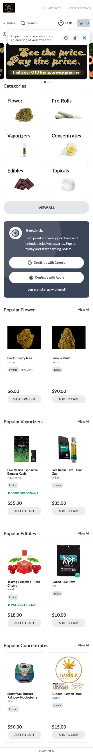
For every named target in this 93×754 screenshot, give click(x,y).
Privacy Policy (46, 750)
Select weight (24, 399)
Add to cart (69, 399)
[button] (49, 37)
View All (47, 207)
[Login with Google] (66, 38)
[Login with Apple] (75, 38)
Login (68, 23)
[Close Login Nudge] (84, 38)
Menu (11, 23)
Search (32, 23)
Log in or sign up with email (46, 289)
